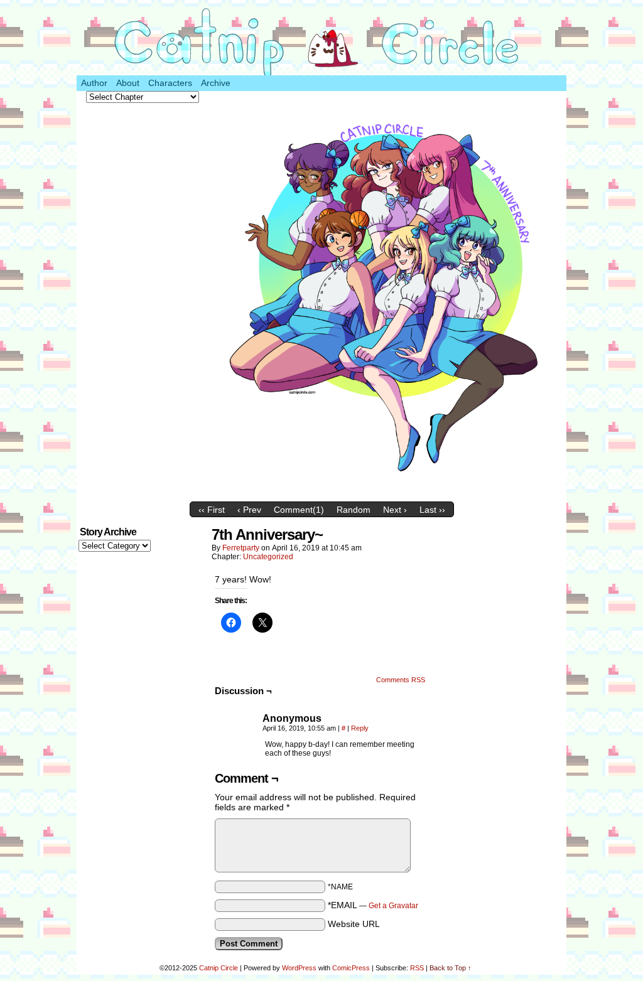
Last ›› (432, 510)
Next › (395, 510)
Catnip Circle (218, 968)
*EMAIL (373, 905)
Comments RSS (400, 679)
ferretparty (240, 548)
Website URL (354, 924)
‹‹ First (211, 510)
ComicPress (351, 968)
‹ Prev (249, 510)
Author (94, 83)
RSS (417, 968)
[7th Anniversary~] (387, 493)
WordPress (299, 968)
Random (353, 510)
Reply (360, 728)
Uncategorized (268, 556)
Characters (170, 83)
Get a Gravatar (393, 905)
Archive (215, 83)
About (127, 83)
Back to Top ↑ (451, 968)
